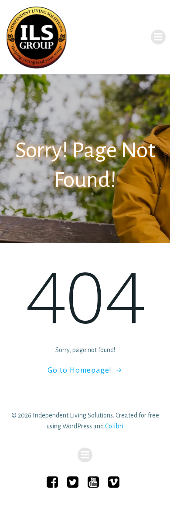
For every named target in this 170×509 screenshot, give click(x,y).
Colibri (114, 426)
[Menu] (158, 37)
